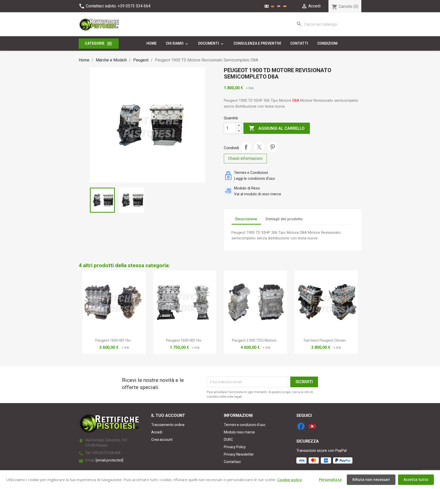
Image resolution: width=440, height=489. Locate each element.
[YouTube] (312, 426)
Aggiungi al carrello (277, 128)
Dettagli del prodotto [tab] (284, 219)
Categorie (99, 44)
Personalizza (330, 479)
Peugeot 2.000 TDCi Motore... (255, 340)
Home (151, 43)
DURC (228, 439)
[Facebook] (301, 426)
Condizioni (327, 43)
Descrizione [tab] (246, 219)
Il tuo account (168, 415)
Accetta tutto (416, 479)
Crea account (162, 439)
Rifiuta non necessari (371, 479)
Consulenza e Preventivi (257, 43)
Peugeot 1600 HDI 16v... (114, 340)
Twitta (259, 147)
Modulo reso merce (239, 432)
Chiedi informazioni (245, 158)
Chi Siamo (177, 43)
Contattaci (232, 462)
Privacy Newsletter (239, 454)
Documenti (211, 43)
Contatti (299, 43)
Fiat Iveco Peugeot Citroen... (326, 340)
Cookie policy (289, 479)
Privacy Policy (235, 447)
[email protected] (109, 460)
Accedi (156, 432)
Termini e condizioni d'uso (244, 425)
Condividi (246, 147)
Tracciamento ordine (168, 425)
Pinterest (272, 147)
